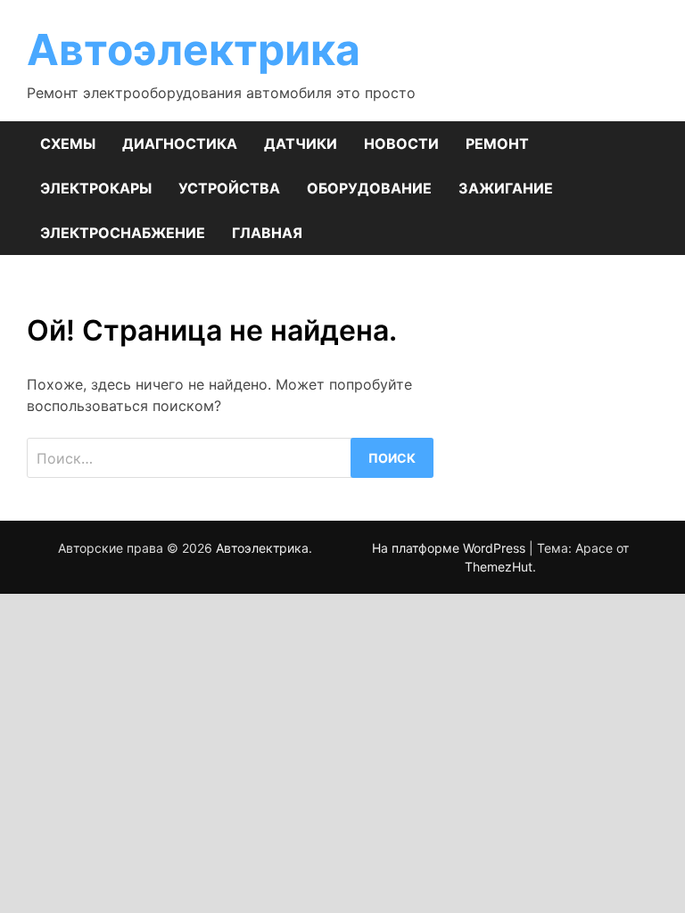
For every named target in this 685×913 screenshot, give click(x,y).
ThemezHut (498, 566)
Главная (267, 233)
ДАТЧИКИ (300, 143)
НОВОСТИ (401, 143)
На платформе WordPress (450, 547)
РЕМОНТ (497, 143)
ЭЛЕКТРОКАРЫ (96, 188)
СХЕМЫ (67, 143)
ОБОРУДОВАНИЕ (369, 188)
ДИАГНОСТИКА (179, 143)
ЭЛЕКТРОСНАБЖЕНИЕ (122, 233)
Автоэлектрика (193, 49)
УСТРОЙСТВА (229, 188)
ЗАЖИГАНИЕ (505, 188)
